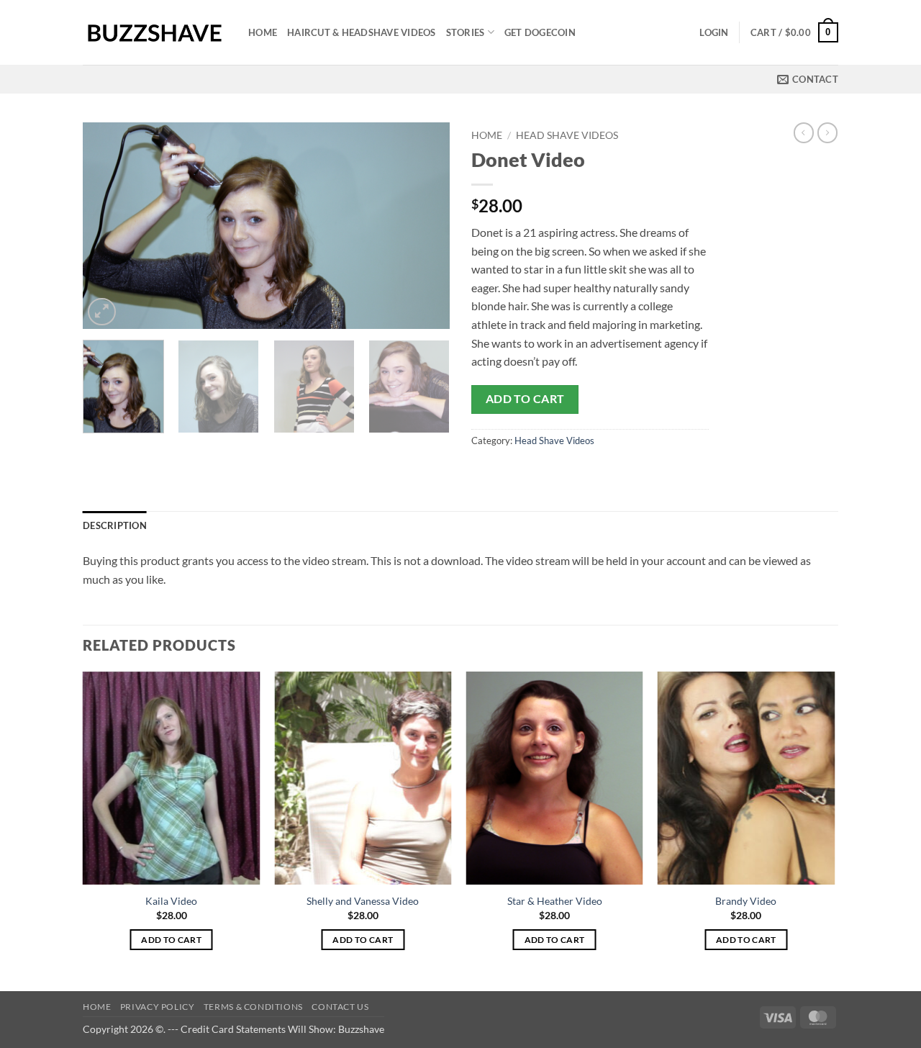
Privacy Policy (157, 1006)
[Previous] (108, 225)
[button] (713, 32)
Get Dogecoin (540, 32)
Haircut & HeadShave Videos (361, 32)
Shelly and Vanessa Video (363, 901)
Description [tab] (115, 525)
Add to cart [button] (171, 939)
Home (262, 32)
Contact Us (340, 1006)
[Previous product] (827, 132)
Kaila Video (171, 901)
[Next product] (804, 132)
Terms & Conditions (253, 1006)
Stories (465, 32)
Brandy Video (745, 901)
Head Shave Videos (567, 135)
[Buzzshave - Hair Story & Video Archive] (155, 33)
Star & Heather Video (554, 901)
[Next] (424, 225)
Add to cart (525, 398)
